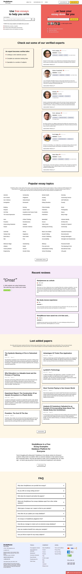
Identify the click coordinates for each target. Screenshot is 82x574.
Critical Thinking (27, 219)
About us (28, 2)
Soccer (44, 221)
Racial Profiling (46, 234)
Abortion (6, 195)
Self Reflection (65, 200)
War (5, 239)
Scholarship (26, 195)
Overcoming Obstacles (9, 224)
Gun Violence (7, 200)
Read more (41, 465)
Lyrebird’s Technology (51, 370)
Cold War (6, 231)
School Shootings (46, 251)
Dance (63, 212)
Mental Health (45, 195)
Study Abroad (26, 200)
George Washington (66, 236)
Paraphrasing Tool (33, 559)
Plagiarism (25, 197)
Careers (44, 551)
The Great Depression (9, 214)
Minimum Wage (7, 243)
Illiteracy (44, 243)
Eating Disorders (46, 202)
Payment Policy (58, 553)
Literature (44, 563)
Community (64, 226)
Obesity (44, 200)
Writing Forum (45, 566)
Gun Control (7, 197)
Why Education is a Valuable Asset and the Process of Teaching (20, 374)
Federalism (45, 214)
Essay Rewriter (33, 557)
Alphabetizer (32, 553)
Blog (43, 559)
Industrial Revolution (66, 231)
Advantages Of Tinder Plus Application (57, 353)
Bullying (6, 207)
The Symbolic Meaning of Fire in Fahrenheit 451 (21, 354)
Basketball (44, 219)
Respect (6, 209)
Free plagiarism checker (35, 547)
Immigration (7, 202)
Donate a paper (45, 557)
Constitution (45, 212)
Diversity (63, 195)
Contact (44, 549)
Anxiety (44, 197)
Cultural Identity (65, 219)
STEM (46, 2)
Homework (25, 202)
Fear (24, 239)
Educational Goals (66, 248)
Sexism (25, 248)
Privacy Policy (57, 549)
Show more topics (41, 259)
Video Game (45, 224)
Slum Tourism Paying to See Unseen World (59, 388)
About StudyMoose (46, 547)
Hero (5, 219)
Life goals (63, 251)
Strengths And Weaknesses (68, 239)
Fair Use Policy (58, 551)
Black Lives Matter (46, 231)
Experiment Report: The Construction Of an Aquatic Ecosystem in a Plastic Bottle (21, 394)
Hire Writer (74, 2)
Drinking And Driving (47, 226)
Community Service (66, 197)
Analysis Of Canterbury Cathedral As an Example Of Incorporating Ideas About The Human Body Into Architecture (59, 408)
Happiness (25, 234)
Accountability (45, 239)
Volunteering (26, 243)
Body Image (64, 214)
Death (24, 246)
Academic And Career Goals (30, 212)
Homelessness (26, 221)
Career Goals (26, 209)
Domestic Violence (27, 226)
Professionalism (27, 214)
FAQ (43, 555)
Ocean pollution (8, 248)
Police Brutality (46, 207)
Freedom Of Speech (66, 224)
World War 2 (7, 236)
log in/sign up (63, 2)
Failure (5, 226)
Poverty (63, 202)
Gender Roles (26, 251)
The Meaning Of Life (66, 246)
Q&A (43, 561)
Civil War (6, 212)
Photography (64, 209)
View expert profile (48, 64)
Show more (41, 431)
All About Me (64, 221)
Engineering (7, 251)
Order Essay (32, 561)
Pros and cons (45, 246)
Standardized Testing (47, 248)
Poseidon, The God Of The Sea (16, 413)
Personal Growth (65, 243)
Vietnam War (7, 234)
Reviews (44, 553)
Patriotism (44, 209)
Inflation (6, 246)
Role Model (26, 236)
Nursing (25, 207)
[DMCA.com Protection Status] (69, 555)
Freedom (6, 221)
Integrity (25, 224)
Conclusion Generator (34, 555)
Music (62, 207)
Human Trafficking (46, 236)
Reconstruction (65, 234)
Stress (24, 231)
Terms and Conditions (59, 547)
